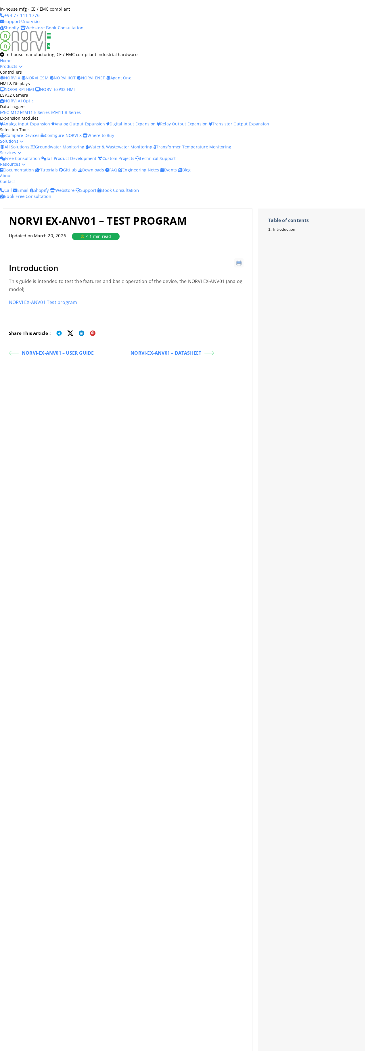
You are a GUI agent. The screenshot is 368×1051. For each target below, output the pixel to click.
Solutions (10, 141)
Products (9, 66)
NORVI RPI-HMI (20, 89)
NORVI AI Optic (19, 101)
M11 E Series (37, 112)
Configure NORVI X (64, 135)
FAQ (113, 170)
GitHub (70, 170)
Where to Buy (100, 135)
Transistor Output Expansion (240, 124)
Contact (7, 181)
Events (171, 170)
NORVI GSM (38, 78)
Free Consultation (23, 158)
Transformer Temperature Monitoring (193, 147)
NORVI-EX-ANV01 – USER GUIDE (58, 353)
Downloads (93, 170)
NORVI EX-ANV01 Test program (43, 302)
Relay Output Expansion (184, 124)
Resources (11, 164)
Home (6, 60)
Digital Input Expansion (133, 124)
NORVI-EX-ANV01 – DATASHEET (166, 353)
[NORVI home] (23, 46)
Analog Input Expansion (27, 124)
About (6, 175)
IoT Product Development (72, 158)
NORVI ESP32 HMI (57, 89)
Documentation (19, 170)
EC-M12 (12, 112)
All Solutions (17, 147)
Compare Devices (23, 135)
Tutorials (49, 170)
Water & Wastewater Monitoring (121, 147)
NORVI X (12, 78)
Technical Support (157, 158)
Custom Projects (118, 158)
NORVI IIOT (65, 78)
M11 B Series (68, 112)
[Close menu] (48, 46)
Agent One (120, 78)
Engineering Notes (141, 170)
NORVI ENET (93, 78)
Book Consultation (64, 27)
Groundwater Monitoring (60, 147)
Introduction (284, 229)
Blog (186, 170)
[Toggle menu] (49, 36)
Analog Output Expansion (80, 124)
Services (9, 152)
